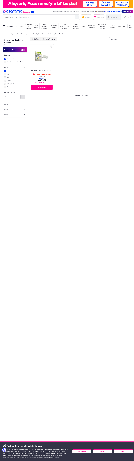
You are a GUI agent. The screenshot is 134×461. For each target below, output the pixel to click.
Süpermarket (15, 34)
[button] (13, 11)
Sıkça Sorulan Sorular (66, 11)
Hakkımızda (56, 11)
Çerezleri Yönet (82, 451)
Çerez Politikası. (54, 457)
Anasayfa (6, 34)
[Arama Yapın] (77, 17)
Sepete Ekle (41, 87)
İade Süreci (76, 11)
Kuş (30, 34)
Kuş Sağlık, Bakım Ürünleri (42, 34)
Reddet (102, 451)
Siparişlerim (83, 11)
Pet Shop (24, 34)
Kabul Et (123, 451)
